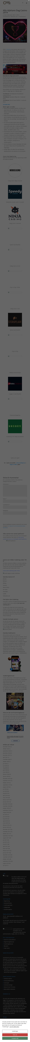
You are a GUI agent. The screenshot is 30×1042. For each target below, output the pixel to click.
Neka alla (15, 1034)
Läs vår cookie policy (14, 1026)
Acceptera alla (15, 1038)
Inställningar (15, 1031)
